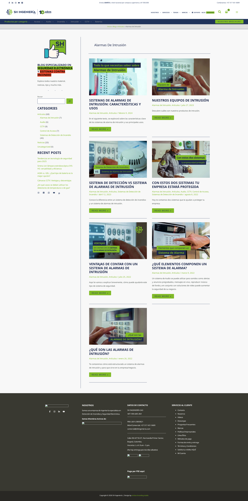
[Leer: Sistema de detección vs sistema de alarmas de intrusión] (118, 159)
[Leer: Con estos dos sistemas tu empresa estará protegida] (181, 159)
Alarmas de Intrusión (49, 117)
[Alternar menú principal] (237, 12)
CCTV (87, 21)
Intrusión (75, 21)
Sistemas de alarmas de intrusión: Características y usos (115, 104)
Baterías (98, 21)
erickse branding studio (140, 495)
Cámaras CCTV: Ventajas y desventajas (54, 180)
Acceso (37, 21)
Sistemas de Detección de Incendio (55, 135)
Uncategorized (43, 146)
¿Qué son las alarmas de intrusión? (111, 351)
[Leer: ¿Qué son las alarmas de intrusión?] (118, 326)
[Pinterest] (22, 3)
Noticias (41, 142)
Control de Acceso (48, 131)
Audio (48, 21)
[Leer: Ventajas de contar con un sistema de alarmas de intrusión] (118, 240)
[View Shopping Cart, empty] (226, 12)
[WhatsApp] (49, 193)
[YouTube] (19, 3)
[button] (219, 12)
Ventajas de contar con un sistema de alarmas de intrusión (113, 268)
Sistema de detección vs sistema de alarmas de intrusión (118, 184)
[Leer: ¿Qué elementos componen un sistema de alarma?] (181, 240)
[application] (160, 12)
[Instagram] (16, 3)
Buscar (40, 96)
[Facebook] (9, 3)
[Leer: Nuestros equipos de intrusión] (181, 76)
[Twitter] (59, 412)
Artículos (41, 114)
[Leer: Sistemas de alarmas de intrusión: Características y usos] (118, 76)
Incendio (61, 21)
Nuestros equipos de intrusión (180, 100)
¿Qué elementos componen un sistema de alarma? (179, 266)
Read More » (101, 128)
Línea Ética (182, 435)
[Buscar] (69, 101)
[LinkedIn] (12, 3)
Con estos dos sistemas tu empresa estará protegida (175, 184)
